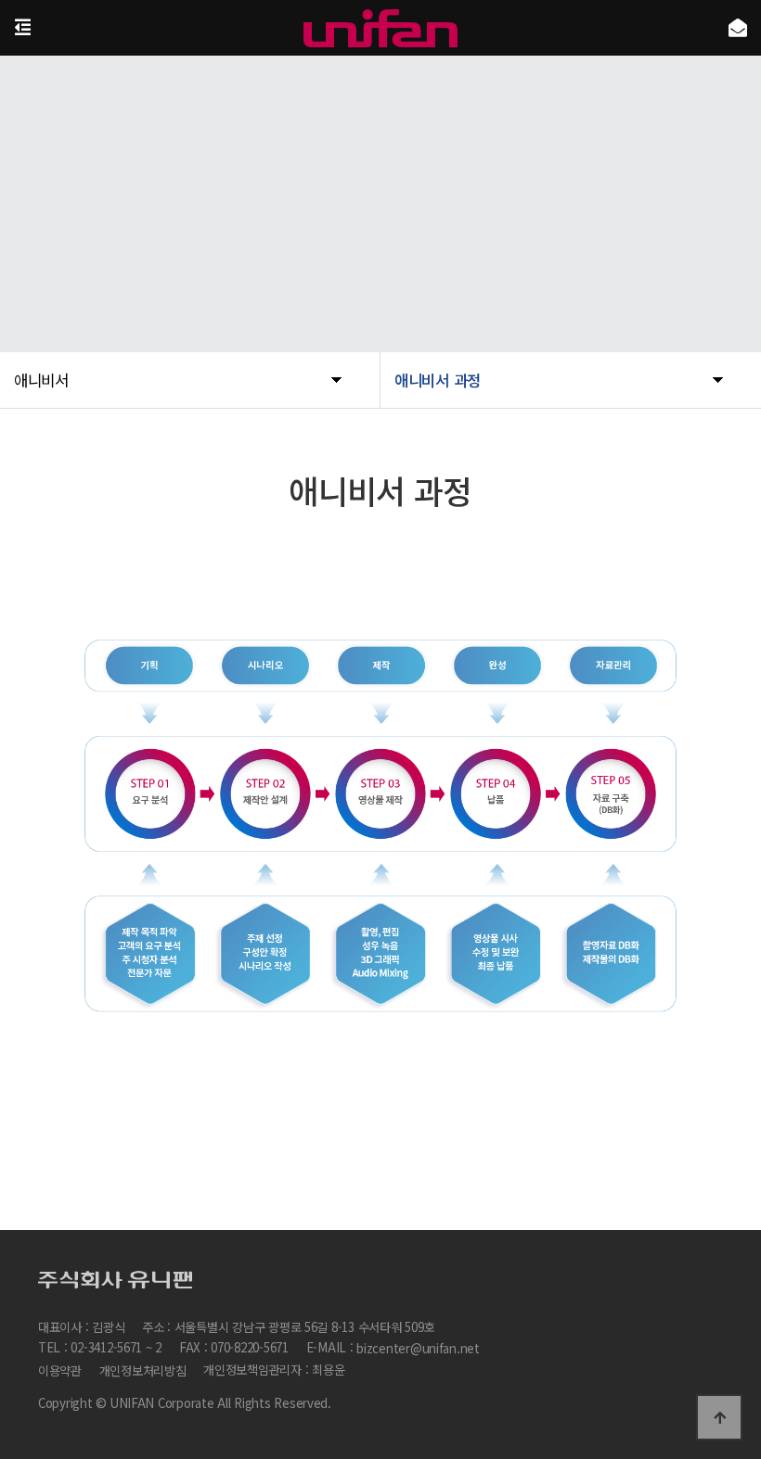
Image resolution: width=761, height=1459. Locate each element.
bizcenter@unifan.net (418, 1349)
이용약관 (60, 1370)
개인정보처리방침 (143, 1370)
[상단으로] (719, 1417)
